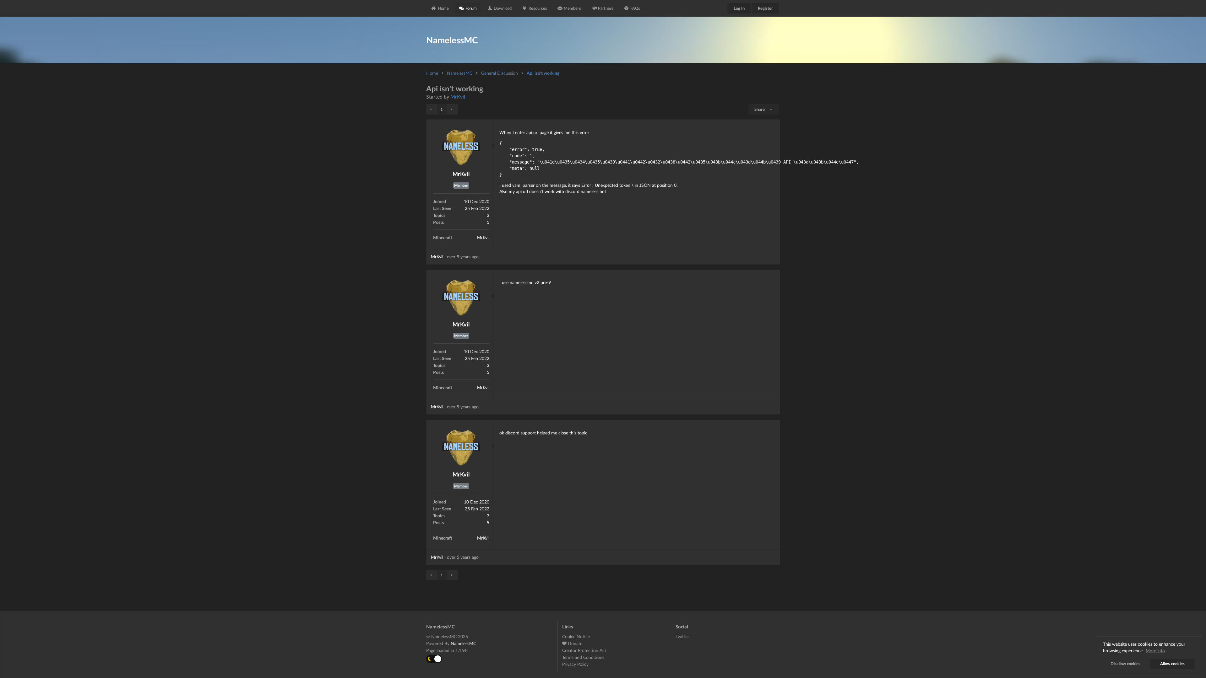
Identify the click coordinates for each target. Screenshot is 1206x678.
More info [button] (1155, 650)
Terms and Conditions (583, 657)
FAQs (635, 8)
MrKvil (457, 97)
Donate (574, 643)
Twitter (682, 636)
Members (572, 8)
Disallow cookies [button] (1125, 663)
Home (443, 8)
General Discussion (499, 73)
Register (765, 8)
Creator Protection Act (584, 650)
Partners (605, 8)
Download (503, 8)
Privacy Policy (575, 664)
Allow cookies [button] (1172, 663)
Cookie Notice (576, 636)
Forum (471, 8)
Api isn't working (543, 73)
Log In (739, 8)
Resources (538, 8)
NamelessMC (459, 73)
